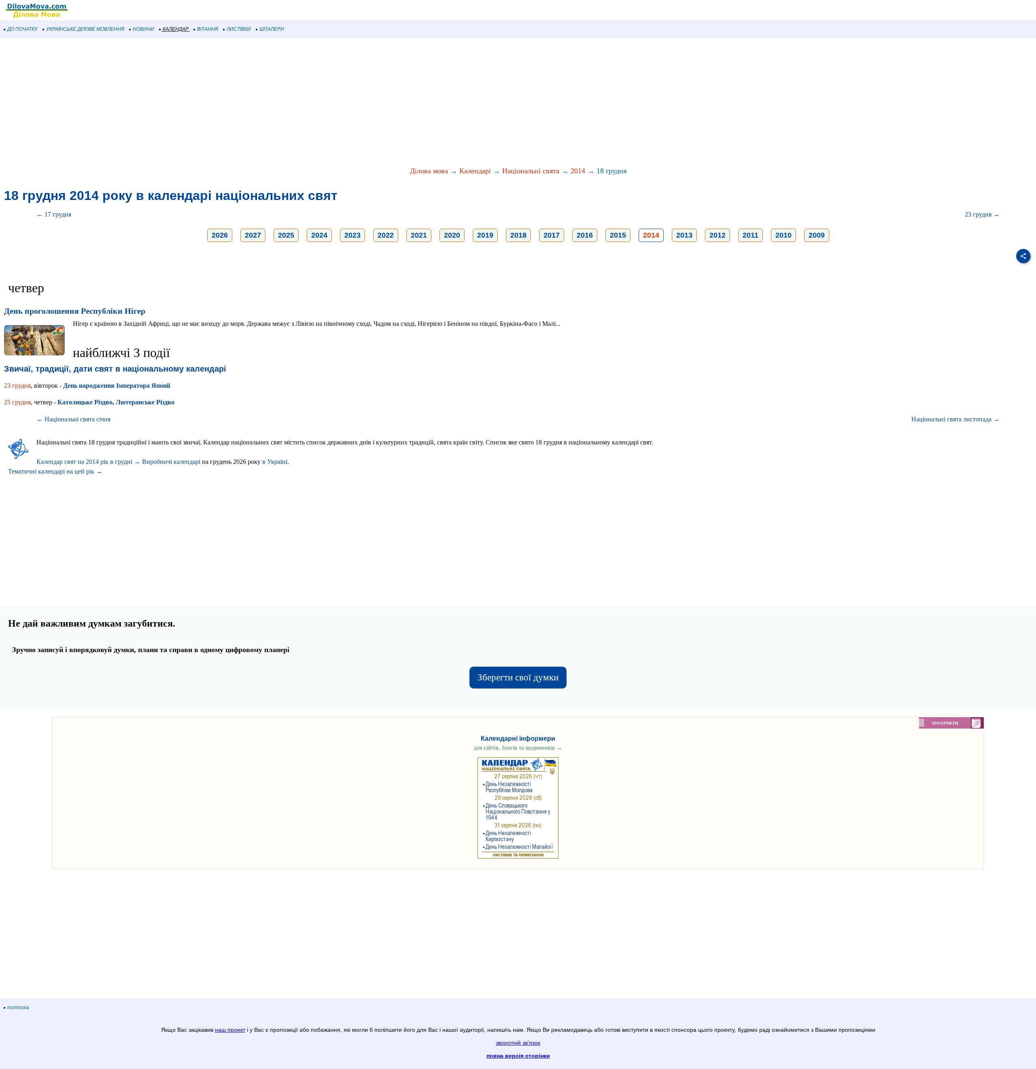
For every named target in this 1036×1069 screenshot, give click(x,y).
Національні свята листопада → (955, 419)
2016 (585, 235)
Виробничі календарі (171, 461)
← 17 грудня (53, 214)
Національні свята (530, 171)
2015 (618, 235)
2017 (551, 235)
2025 (286, 235)
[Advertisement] (243, 102)
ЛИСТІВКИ (238, 29)
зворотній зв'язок (518, 1042)
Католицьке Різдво (85, 402)
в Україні (274, 461)
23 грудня (17, 385)
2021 (419, 235)
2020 (452, 235)
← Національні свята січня (73, 419)
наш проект (230, 1029)
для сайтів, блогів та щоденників (518, 748)
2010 (783, 235)
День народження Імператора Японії (116, 385)
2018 (518, 235)
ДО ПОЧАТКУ (22, 29)
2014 (578, 171)
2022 (386, 235)
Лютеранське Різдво (145, 402)
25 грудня (17, 402)
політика (18, 1007)
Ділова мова (429, 171)
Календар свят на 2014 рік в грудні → (88, 461)
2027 (253, 235)
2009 (817, 235)
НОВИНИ (143, 29)
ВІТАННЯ (207, 29)
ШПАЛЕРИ (271, 29)
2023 (352, 235)
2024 (319, 235)
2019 (485, 235)
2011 (750, 235)
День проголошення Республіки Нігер (74, 310)
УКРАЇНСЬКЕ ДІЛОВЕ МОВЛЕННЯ (85, 29)
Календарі (475, 171)
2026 (220, 235)
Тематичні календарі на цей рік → (55, 471)
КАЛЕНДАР (175, 29)
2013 (684, 235)
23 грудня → (982, 214)
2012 (717, 235)
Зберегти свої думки (518, 677)
